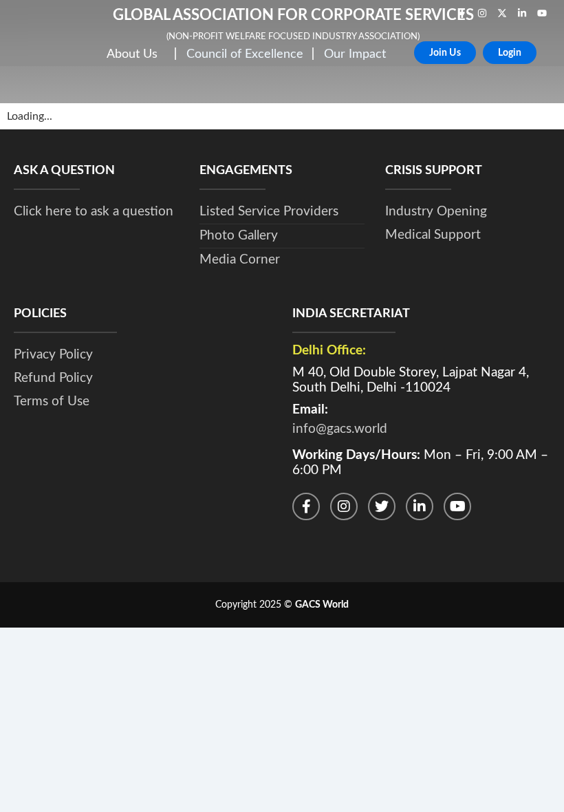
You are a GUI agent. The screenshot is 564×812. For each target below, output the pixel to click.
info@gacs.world (339, 429)
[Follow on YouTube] (457, 506)
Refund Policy (53, 378)
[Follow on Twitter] (381, 506)
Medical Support (433, 235)
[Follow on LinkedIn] (419, 506)
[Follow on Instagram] (344, 506)
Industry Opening (436, 211)
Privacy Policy (53, 354)
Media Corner (239, 259)
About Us (132, 54)
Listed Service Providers (268, 211)
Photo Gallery (238, 235)
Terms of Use (51, 401)
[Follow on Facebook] (306, 506)
